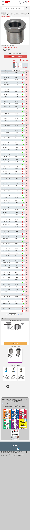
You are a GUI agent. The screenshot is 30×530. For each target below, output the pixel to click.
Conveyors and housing (22, 13)
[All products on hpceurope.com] (23, 424)
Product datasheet (17, 56)
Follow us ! (14, 449)
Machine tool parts (7, 14)
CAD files (16, 343)
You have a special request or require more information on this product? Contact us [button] (16, 319)
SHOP (12, 13)
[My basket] (26, 2)
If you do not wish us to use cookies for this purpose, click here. (12, 454)
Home (7, 13)
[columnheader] (6, 70)
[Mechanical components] (8, 2)
